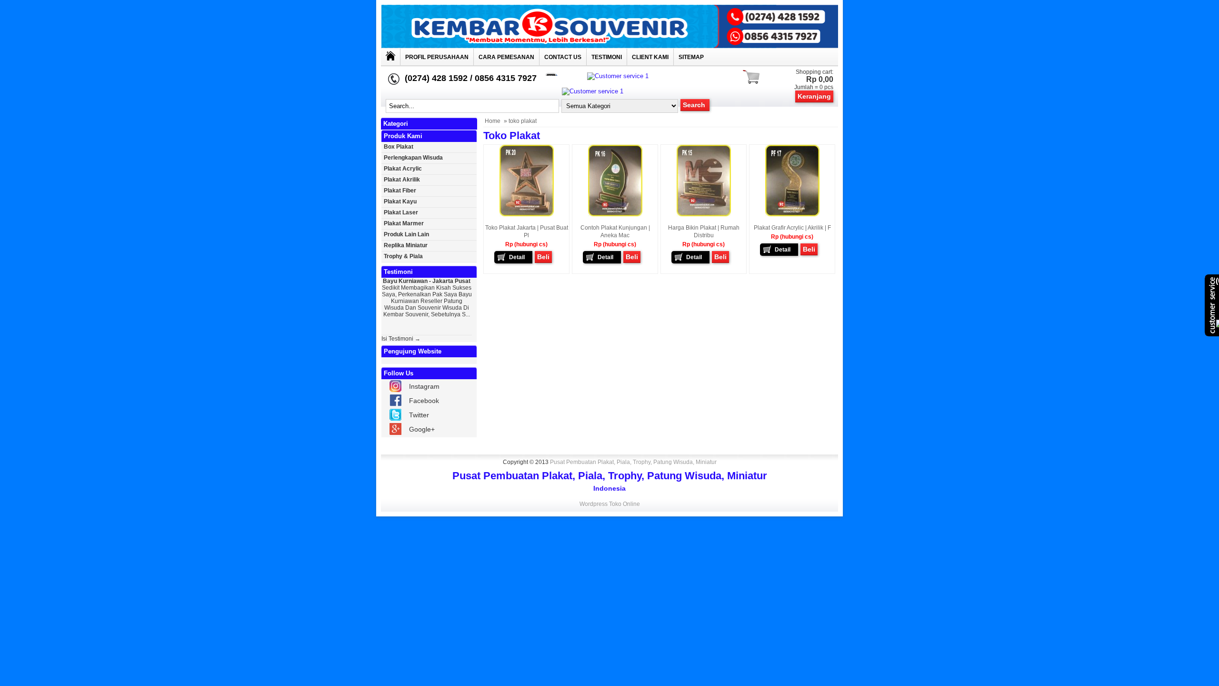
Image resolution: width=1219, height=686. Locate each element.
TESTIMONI (606, 57)
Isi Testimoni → (400, 338)
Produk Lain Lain (406, 234)
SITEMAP (691, 57)
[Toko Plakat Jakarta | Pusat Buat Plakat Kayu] (527, 214)
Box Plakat (398, 146)
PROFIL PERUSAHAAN (437, 57)
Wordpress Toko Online (610, 504)
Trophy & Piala (403, 256)
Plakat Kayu (400, 201)
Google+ (422, 429)
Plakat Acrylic (403, 168)
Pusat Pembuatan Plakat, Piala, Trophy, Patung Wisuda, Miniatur (633, 462)
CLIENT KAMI (650, 57)
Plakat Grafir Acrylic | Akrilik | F (792, 227)
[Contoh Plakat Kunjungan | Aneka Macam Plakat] (615, 214)
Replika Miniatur (406, 245)
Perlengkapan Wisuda (413, 157)
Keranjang (814, 96)
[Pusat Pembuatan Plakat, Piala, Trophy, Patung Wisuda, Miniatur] (609, 46)
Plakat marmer (404, 223)
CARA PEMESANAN (506, 57)
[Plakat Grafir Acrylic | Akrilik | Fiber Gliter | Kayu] (792, 214)
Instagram (424, 386)
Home (492, 121)
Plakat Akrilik (402, 179)
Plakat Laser (401, 212)
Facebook (424, 400)
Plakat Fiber (400, 190)
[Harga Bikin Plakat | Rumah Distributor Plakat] (704, 214)
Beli (543, 257)
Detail (517, 257)
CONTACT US (562, 57)
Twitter (419, 415)
